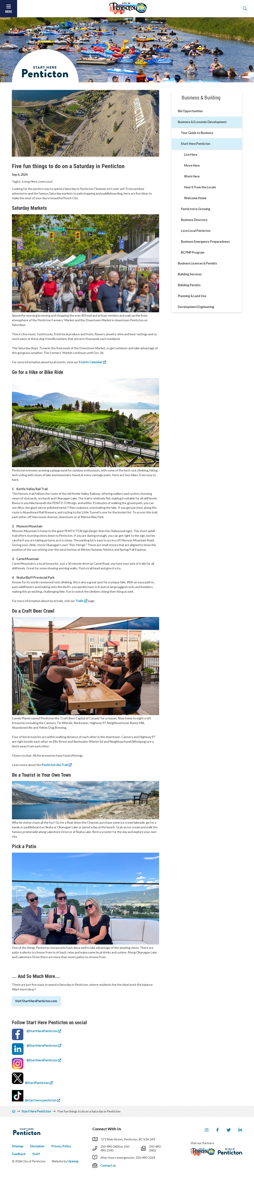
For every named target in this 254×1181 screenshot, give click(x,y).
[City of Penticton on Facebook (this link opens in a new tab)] (217, 1130)
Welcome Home (195, 198)
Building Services (190, 274)
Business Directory (194, 220)
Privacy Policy (61, 1146)
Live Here (190, 154)
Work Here (192, 176)
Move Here (192, 165)
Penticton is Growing (195, 209)
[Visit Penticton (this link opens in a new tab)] (230, 1151)
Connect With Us (106, 1129)
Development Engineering (196, 307)
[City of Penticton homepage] (128, 8)
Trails (79, 601)
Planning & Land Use (192, 296)
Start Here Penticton (195, 144)
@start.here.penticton (39, 1100)
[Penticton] (203, 1152)
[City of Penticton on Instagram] (206, 1130)
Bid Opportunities (190, 111)
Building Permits (189, 285)
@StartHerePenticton (41, 1031)
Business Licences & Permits (197, 263)
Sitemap (17, 1146)
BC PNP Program (192, 252)
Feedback (19, 1154)
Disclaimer (37, 1146)
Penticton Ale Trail (55, 765)
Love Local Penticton (195, 231)
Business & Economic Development (202, 122)
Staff (36, 1154)
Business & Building (201, 98)
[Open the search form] (245, 8)
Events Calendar (90, 362)
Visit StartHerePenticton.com (36, 1001)
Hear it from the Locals (200, 187)
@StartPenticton (37, 1083)
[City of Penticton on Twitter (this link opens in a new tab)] (229, 1130)
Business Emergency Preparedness (205, 241)
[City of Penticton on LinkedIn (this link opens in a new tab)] (240, 1130)
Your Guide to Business (197, 133)
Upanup (73, 1161)
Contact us (108, 1165)
